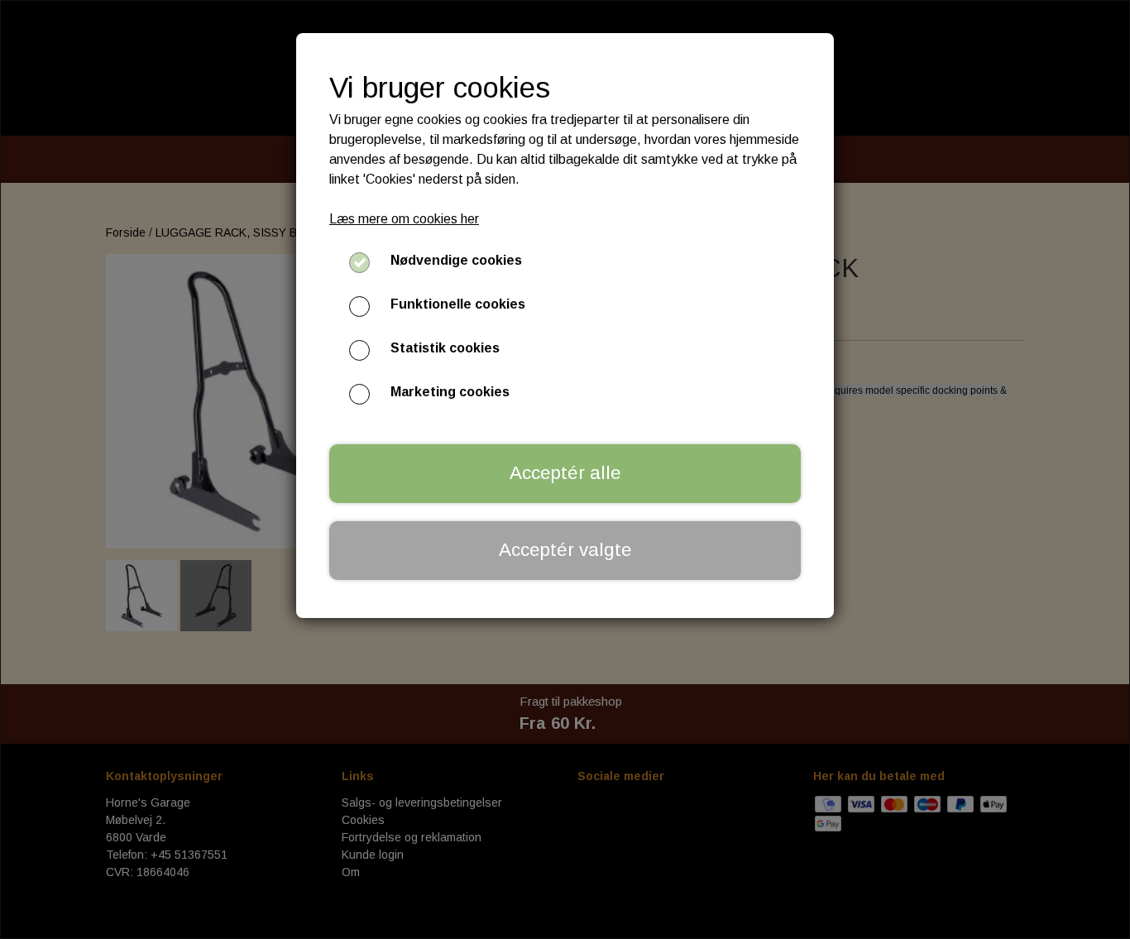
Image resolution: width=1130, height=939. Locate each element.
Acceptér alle (565, 472)
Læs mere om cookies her (404, 219)
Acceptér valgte (565, 549)
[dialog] (565, 469)
